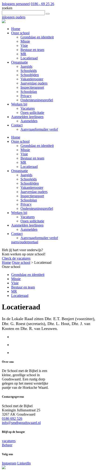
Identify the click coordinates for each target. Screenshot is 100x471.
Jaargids (26, 175)
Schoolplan (28, 200)
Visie (24, 154)
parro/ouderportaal (24, 242)
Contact (17, 234)
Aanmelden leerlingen (27, 225)
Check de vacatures (16, 258)
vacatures (9, 441)
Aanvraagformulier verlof (39, 238)
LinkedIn (24, 463)
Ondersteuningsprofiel (36, 208)
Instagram (9, 463)
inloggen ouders (13, 17)
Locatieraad (29, 167)
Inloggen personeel (16, 4)
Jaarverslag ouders (33, 192)
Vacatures (27, 217)
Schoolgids (28, 179)
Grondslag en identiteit (37, 146)
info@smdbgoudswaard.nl (21, 423)
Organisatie (19, 171)
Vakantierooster (31, 188)
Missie (25, 150)
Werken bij (19, 213)
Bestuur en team (32, 158)
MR (23, 162)
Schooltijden (29, 183)
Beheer (7, 445)
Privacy (26, 204)
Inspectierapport (32, 196)
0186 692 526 (12, 418)
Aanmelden (28, 229)
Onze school (20, 141)
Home (15, 137)
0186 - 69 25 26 (42, 4)
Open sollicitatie (32, 221)
